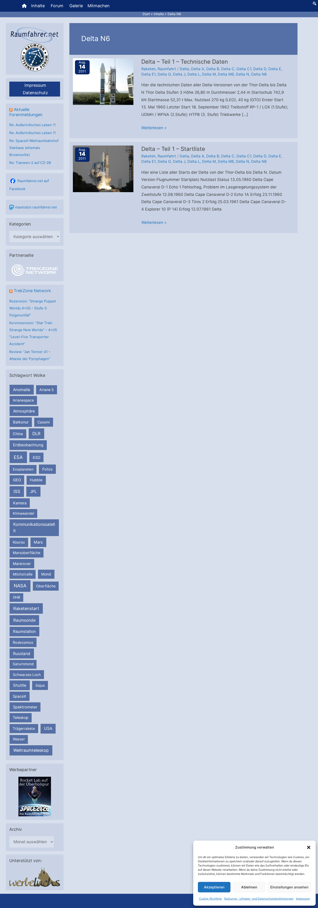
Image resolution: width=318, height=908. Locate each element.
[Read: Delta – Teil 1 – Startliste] (103, 168)
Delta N (242, 74)
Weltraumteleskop (31, 750)
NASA (20, 586)
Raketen (148, 68)
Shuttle (19, 685)
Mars (38, 542)
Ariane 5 (46, 390)
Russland (21, 653)
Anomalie (21, 389)
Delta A (197, 68)
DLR (36, 433)
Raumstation (24, 631)
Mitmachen (99, 5)
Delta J (179, 74)
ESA (18, 457)
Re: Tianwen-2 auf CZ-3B (30, 162)
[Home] (24, 6)
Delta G (164, 74)
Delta (184, 68)
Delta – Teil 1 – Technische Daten (184, 61)
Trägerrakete (24, 728)
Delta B (212, 68)
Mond (46, 574)
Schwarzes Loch (27, 674)
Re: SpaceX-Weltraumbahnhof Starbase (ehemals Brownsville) (33, 148)
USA (48, 728)
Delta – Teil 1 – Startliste (173, 149)
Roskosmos (23, 642)
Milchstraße (23, 574)
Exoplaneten (23, 469)
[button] (308, 847)
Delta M (209, 74)
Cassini (43, 422)
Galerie (76, 5)
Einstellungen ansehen (289, 887)
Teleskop (20, 717)
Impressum (303, 898)
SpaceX (19, 696)
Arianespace (23, 400)
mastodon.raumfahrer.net (36, 207)
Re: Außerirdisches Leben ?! (32, 125)
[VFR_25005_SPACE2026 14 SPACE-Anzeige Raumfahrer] (34, 796)
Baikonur (21, 422)
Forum (57, 5)
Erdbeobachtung (28, 445)
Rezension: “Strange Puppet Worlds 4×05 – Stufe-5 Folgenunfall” (32, 308)
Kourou (19, 542)
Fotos (47, 469)
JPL (33, 491)
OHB (16, 597)
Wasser (19, 739)
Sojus (40, 685)
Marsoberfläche (26, 553)
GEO (17, 480)
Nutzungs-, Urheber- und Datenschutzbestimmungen (259, 898)
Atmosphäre (24, 411)
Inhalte (38, 5)
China (18, 434)
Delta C (227, 68)
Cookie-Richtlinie (210, 898)
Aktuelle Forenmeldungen (26, 112)
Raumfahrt (167, 68)
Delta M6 (226, 74)
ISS (17, 491)
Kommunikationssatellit (34, 527)
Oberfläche (46, 586)
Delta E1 (148, 74)
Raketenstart (26, 608)
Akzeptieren (214, 887)
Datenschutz (35, 92)
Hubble (36, 480)
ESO (36, 457)
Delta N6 (259, 74)
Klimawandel (23, 513)
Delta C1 (244, 68)
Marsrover (22, 563)
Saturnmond (23, 664)
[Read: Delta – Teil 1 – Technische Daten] (103, 81)
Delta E (274, 68)
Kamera (20, 503)
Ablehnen (249, 887)
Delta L (193, 74)
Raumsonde (24, 620)
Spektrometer (25, 707)
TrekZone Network (32, 290)
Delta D (259, 68)
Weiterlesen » (153, 128)
